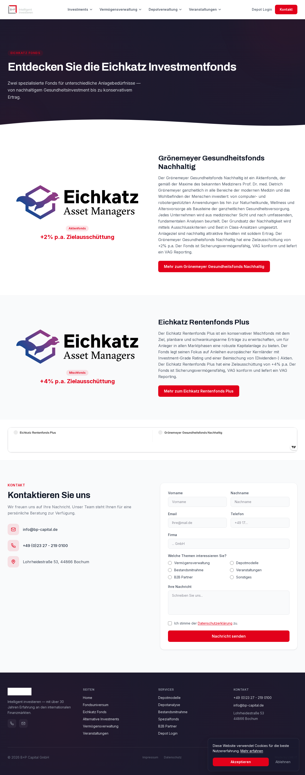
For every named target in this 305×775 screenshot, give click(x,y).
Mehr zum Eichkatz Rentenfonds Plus (199, 391)
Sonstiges (244, 577)
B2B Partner (183, 577)
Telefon (237, 514)
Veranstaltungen (203, 9)
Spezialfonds (168, 719)
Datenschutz (173, 757)
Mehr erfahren (251, 751)
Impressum (150, 757)
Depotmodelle (247, 563)
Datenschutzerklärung (215, 623)
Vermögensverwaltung (118, 9)
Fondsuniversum (95, 705)
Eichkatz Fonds (95, 712)
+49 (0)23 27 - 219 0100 (253, 698)
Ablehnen (282, 762)
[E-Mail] (23, 723)
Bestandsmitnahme (188, 570)
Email (172, 514)
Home (87, 698)
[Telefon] (12, 723)
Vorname (175, 493)
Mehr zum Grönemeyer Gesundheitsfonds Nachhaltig (214, 266)
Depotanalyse (169, 705)
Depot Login (262, 9)
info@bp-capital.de (249, 705)
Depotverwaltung (163, 9)
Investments (78, 9)
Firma (172, 535)
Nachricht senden (229, 636)
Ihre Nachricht (180, 587)
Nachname (240, 493)
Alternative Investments (101, 719)
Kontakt (286, 9)
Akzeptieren (241, 762)
